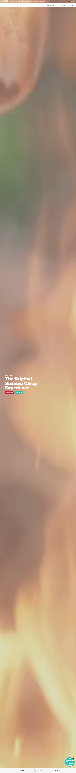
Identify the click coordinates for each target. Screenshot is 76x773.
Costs (63, 5)
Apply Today (5, 1)
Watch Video (10, 392)
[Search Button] (73, 1)
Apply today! (19, 392)
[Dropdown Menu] (72, 5)
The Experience (50, 5)
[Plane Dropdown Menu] (68, 5)
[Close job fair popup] (73, 758)
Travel (58, 5)
